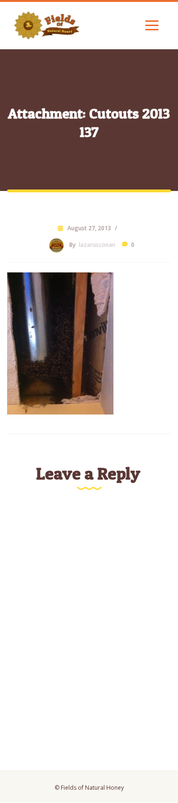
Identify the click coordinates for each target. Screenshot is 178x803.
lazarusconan (97, 245)
